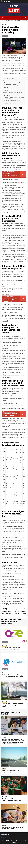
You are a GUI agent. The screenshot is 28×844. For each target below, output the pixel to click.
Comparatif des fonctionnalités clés (12, 100)
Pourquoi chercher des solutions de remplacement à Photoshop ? (12, 83)
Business (4, 768)
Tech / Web (4, 24)
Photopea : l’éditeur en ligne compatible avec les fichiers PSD (14, 98)
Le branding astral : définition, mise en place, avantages (7, 611)
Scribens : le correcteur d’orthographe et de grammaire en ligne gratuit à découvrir (13, 676)
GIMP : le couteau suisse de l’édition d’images (12, 86)
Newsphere (20, 840)
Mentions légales (5, 834)
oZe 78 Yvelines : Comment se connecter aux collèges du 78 (11, 648)
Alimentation (5, 796)
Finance (4, 737)
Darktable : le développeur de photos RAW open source (13, 94)
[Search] (26, 17)
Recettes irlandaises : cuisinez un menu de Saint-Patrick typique (12, 799)
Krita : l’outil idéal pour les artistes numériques (11, 89)
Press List (3, 20)
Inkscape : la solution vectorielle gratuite (13, 92)
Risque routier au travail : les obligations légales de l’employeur (12, 771)
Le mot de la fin (7, 103)
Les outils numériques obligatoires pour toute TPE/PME (12, 828)
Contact (3, 837)
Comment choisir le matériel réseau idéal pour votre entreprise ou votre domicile (20, 611)
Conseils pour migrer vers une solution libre (14, 102)
